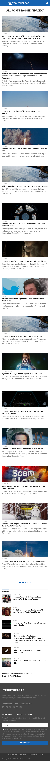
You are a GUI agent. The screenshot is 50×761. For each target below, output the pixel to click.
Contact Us (33, 755)
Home (41, 755)
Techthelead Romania (10, 704)
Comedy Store (26, 704)
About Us (22, 755)
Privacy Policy (12, 755)
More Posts (25, 582)
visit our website (38, 734)
